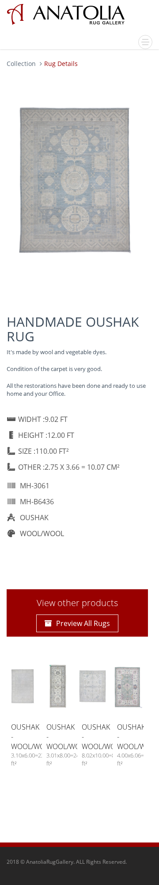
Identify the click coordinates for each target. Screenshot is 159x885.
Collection (21, 63)
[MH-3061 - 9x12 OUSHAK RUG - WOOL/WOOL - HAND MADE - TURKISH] (75, 180)
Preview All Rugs (83, 623)
